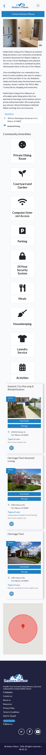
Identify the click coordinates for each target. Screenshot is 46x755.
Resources (7, 704)
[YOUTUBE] (38, 732)
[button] (41, 21)
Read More (9, 114)
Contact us (7, 696)
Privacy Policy (8, 708)
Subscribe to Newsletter (9, 720)
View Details (24, 421)
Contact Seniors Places (23, 14)
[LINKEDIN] (21, 732)
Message (24, 426)
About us (7, 700)
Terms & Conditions (11, 712)
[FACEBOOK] (30, 732)
